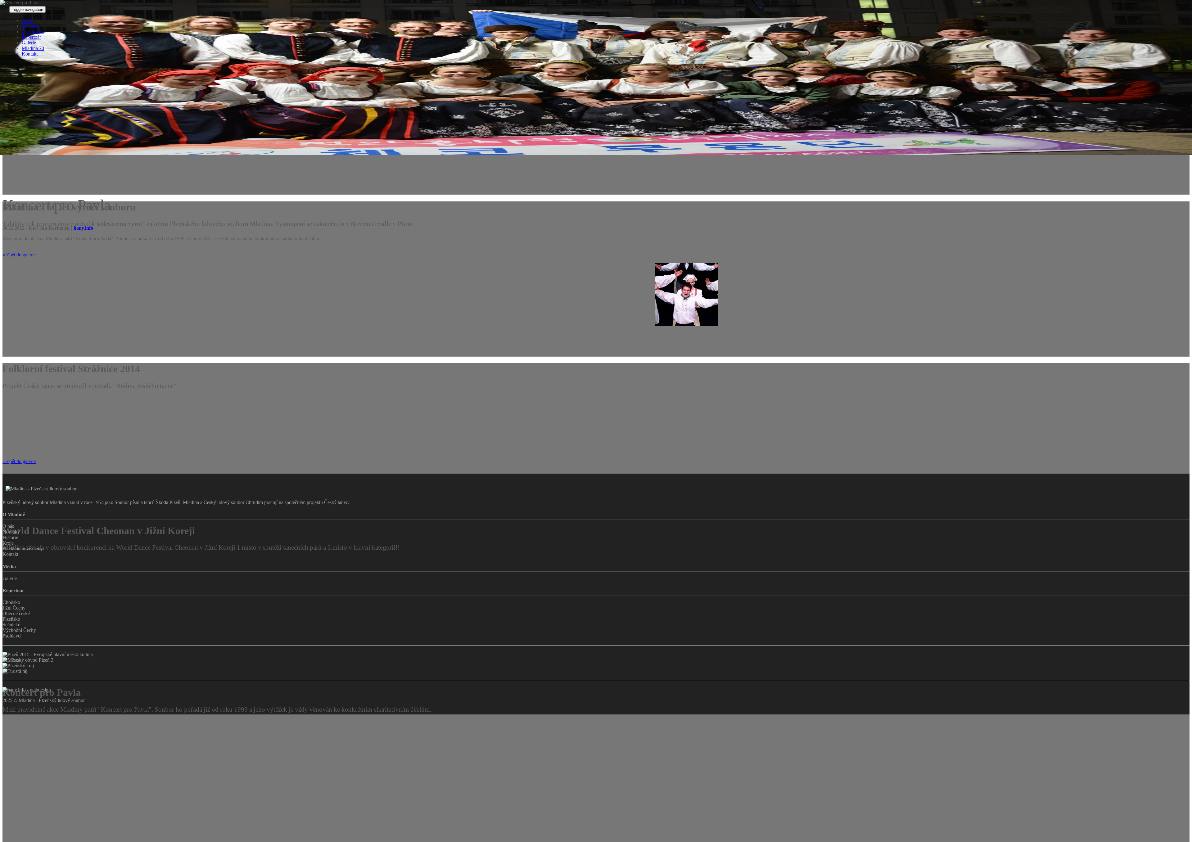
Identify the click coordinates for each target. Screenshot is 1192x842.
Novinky (30, 26)
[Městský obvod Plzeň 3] (596, 660)
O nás (27, 20)
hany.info (83, 228)
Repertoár (31, 37)
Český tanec (336, 502)
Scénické (11, 624)
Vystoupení (33, 31)
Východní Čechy (19, 630)
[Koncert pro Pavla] (34, 352)
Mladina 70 (33, 48)
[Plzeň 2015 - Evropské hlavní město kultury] (596, 654)
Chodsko (11, 602)
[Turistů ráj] (596, 671)
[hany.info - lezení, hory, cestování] (26, 689)
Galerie (29, 42)
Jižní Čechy (13, 607)
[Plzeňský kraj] (596, 666)
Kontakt (30, 53)
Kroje (8, 543)
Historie (10, 537)
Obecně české (16, 613)
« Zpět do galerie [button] (19, 254)
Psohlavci (11, 635)
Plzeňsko (11, 619)
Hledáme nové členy (22, 548)
